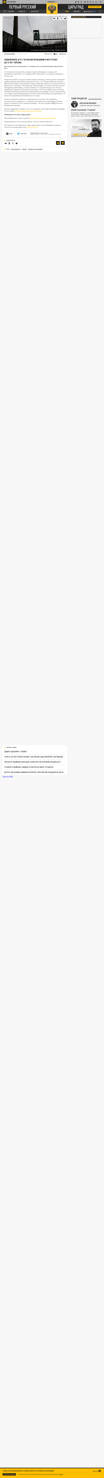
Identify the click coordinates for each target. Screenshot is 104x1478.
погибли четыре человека (35, 149)
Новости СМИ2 (8, 776)
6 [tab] (85, 135)
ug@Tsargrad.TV (32, 127)
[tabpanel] (86, 128)
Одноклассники (43, 118)
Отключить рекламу (94, 6)
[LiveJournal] (61, 18)
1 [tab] (74, 135)
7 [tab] (87, 135)
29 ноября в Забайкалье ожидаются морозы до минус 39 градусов (28, 767)
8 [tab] (89, 135)
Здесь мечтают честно (78, 17)
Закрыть (95, 1471)
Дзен (11, 133)
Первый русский (22, 6)
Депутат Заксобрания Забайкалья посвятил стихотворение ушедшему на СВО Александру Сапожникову (34, 772)
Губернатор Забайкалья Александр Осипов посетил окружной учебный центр (32, 762)
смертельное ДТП (15, 149)
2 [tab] (76, 135)
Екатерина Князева (9, 54)
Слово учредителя (79, 98)
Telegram (53, 118)
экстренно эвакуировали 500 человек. (28, 111)
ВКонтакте (33, 118)
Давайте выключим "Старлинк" (15, 752)
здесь (61, 1474)
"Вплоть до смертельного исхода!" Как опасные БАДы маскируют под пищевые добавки (34, 757)
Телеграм (23, 133)
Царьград (76, 6)
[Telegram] (64, 18)
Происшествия (8, 18)
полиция (24, 149)
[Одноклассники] (57, 18)
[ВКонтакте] (54, 18)
